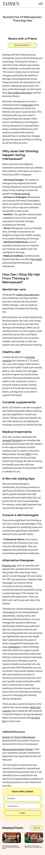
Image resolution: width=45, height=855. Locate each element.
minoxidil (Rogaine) (12, 440)
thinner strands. (22, 193)
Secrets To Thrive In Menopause (18, 737)
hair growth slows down (20, 92)
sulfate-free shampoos (27, 294)
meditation (14, 647)
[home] (11, 3)
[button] (40, 3)
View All (36, 828)
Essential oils (9, 565)
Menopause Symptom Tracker (17, 749)
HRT (28, 454)
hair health (36, 259)
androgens (27, 105)
